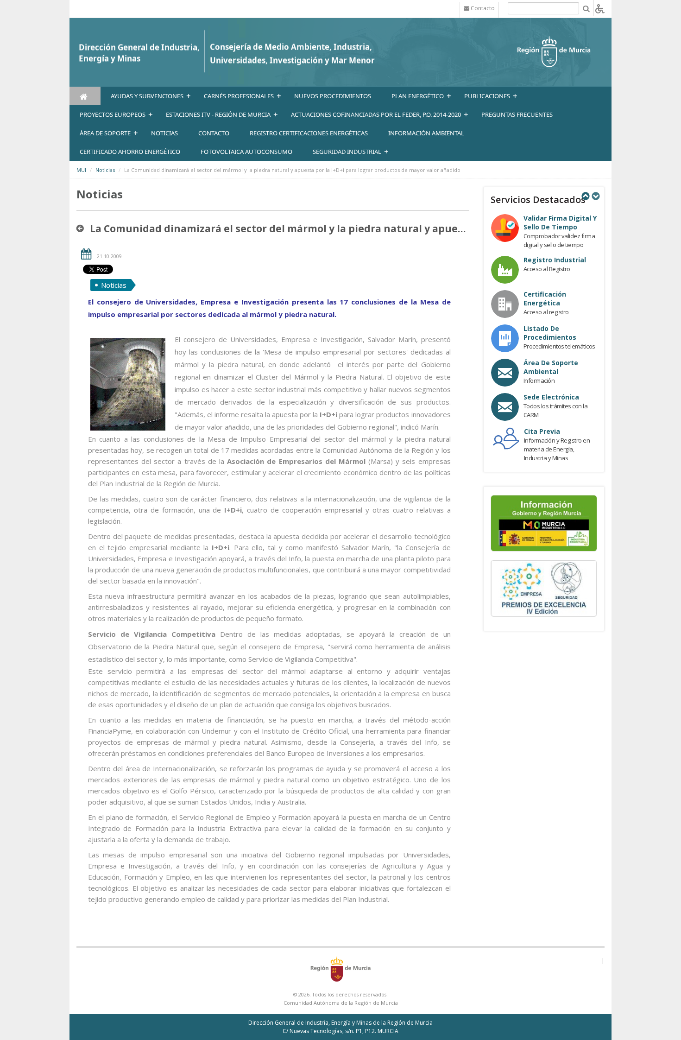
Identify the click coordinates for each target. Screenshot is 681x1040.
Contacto (213, 133)
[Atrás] (82, 228)
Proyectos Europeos (112, 114)
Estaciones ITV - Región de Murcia (218, 114)
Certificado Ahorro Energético (130, 151)
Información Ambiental (426, 133)
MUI (81, 169)
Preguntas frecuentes (517, 114)
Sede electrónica (551, 397)
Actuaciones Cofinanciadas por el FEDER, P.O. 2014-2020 (376, 114)
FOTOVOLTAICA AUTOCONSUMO (246, 151)
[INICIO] (85, 96)
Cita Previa (542, 431)
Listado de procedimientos (549, 333)
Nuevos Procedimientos (332, 96)
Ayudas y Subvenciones (147, 96)
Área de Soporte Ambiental (550, 367)
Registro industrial (554, 259)
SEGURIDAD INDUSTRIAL (347, 151)
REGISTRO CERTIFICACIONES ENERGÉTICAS (309, 133)
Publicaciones (487, 96)
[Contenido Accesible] (600, 8)
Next (595, 196)
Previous (585, 196)
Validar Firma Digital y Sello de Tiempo (560, 222)
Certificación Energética (544, 298)
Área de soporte (105, 133)
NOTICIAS (164, 133)
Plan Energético (417, 96)
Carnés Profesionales (239, 96)
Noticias (105, 169)
